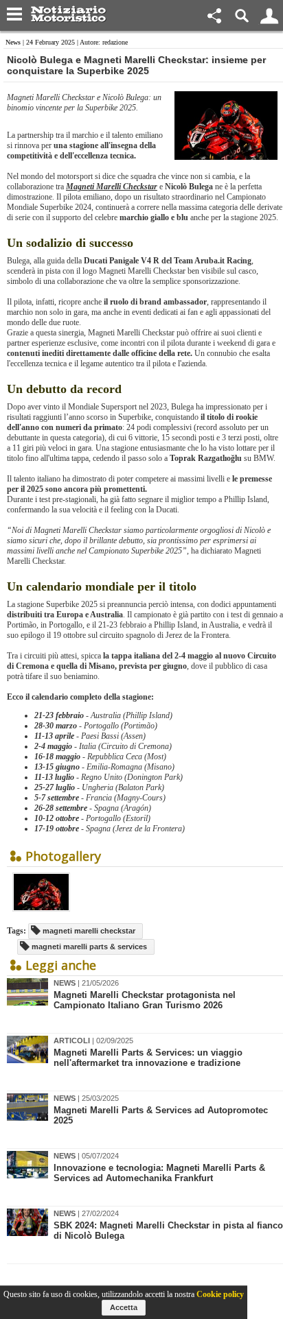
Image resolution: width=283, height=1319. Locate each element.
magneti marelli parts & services (88, 946)
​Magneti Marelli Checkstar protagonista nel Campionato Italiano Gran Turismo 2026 (145, 1000)
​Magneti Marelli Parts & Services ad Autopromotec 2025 (161, 1115)
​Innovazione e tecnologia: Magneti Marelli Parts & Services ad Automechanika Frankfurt (159, 1173)
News (13, 42)
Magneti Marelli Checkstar (111, 186)
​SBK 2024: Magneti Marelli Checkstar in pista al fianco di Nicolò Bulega (168, 1230)
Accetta (123, 1307)
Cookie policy (220, 1294)
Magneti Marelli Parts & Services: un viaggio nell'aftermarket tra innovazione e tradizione (148, 1057)
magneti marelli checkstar (88, 931)
